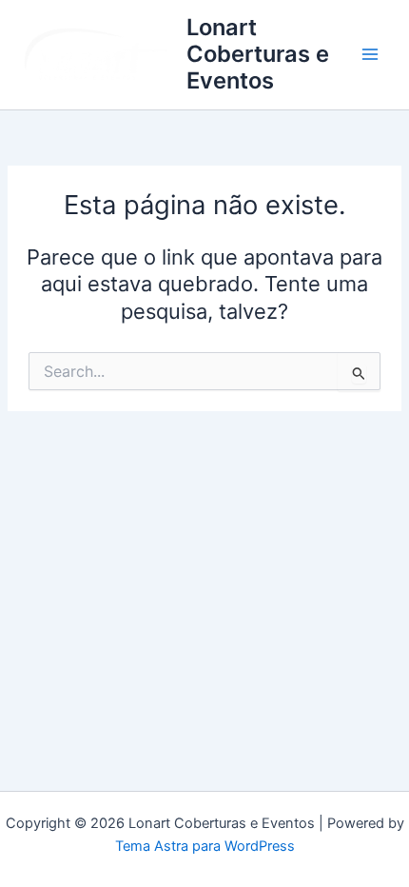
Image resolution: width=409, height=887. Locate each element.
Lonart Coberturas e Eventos (257, 54)
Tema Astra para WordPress (205, 846)
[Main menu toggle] (370, 54)
